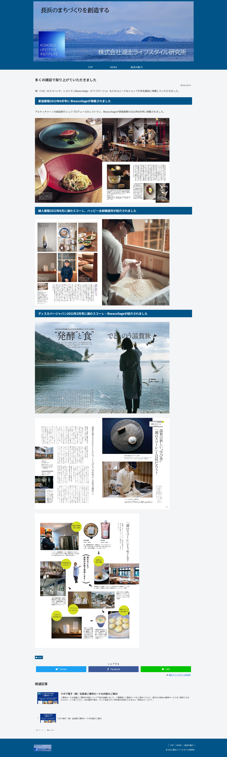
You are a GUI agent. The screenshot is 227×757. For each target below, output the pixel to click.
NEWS (40, 657)
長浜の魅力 (189, 745)
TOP (172, 745)
